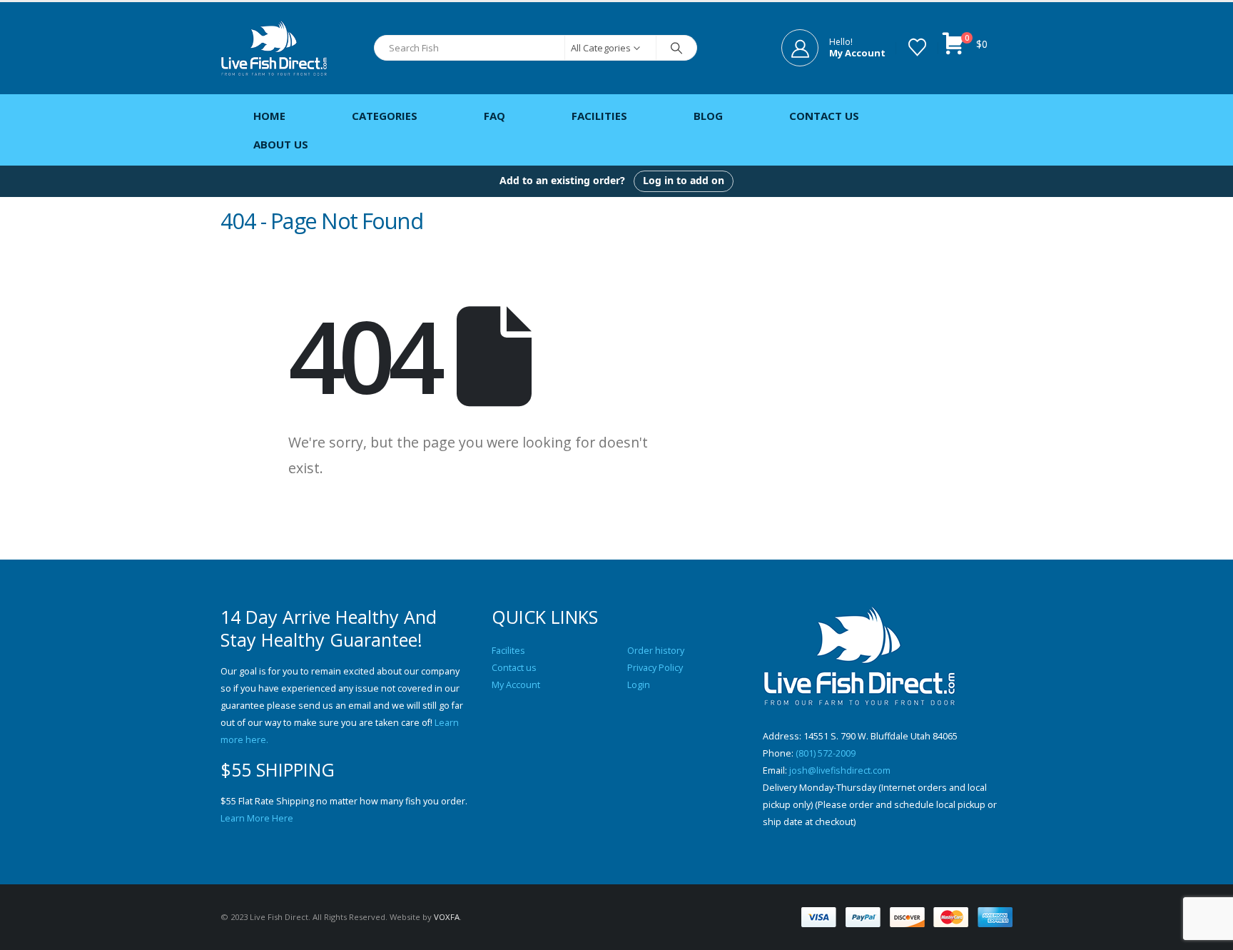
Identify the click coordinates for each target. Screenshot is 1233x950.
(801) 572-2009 (826, 753)
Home (269, 115)
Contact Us (824, 115)
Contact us (514, 668)
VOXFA (447, 916)
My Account (516, 685)
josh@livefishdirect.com (839, 770)
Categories (384, 115)
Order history (655, 651)
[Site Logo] (274, 48)
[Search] (676, 48)
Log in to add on (683, 180)
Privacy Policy (655, 668)
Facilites (508, 651)
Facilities (599, 115)
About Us (280, 144)
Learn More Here (256, 818)
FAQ (494, 115)
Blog (708, 115)
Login (638, 685)
